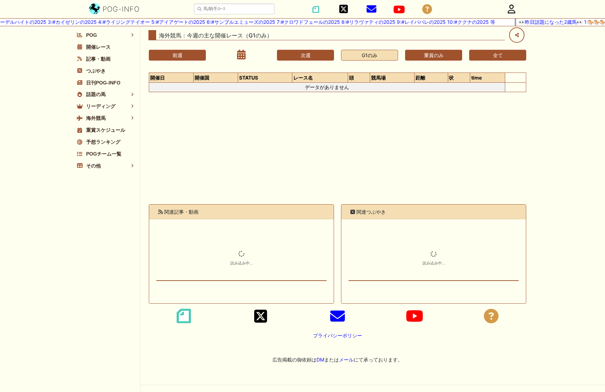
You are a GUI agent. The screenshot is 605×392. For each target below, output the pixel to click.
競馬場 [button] (378, 78)
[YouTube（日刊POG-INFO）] (399, 9)
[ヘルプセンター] (427, 9)
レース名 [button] (303, 78)
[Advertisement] (337, 152)
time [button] (476, 78)
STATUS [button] (248, 78)
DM (320, 360)
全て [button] (498, 55)
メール (346, 360)
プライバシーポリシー (337, 335)
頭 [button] (351, 78)
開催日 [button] (157, 78)
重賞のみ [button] (434, 55)
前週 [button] (177, 55)
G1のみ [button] (369, 55)
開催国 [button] (202, 78)
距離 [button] (420, 78)
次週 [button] (306, 55)
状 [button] (451, 78)
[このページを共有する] (516, 35)
